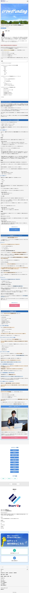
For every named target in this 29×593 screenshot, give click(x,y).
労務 (14, 457)
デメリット (4, 82)
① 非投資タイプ (5, 66)
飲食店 (3, 478)
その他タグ (9, 478)
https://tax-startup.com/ (4, 512)
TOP (27, 569)
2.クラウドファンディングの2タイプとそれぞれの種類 (9, 65)
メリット (4, 77)
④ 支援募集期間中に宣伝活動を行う (7, 92)
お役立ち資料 (2, 581)
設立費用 (14, 462)
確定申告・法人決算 (6, 576)
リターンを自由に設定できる (7, 81)
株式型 (5, 71)
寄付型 (5, 69)
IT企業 (15, 478)
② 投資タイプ (5, 70)
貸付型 (5, 74)
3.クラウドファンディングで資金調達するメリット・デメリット (11, 76)
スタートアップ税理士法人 (14, 229)
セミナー (2, 579)
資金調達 (14, 469)
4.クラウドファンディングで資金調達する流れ (8, 87)
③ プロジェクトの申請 (6, 91)
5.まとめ (2, 96)
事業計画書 (14, 467)
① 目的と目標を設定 (5, 88)
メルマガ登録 (2, 583)
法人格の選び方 (14, 464)
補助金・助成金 (3, 574)
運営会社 (2, 589)
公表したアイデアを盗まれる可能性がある (9, 85)
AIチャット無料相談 (3, 582)
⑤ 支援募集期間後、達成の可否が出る (7, 93)
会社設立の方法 (14, 450)
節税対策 (14, 452)
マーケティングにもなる (7, 80)
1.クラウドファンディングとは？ (6, 63)
